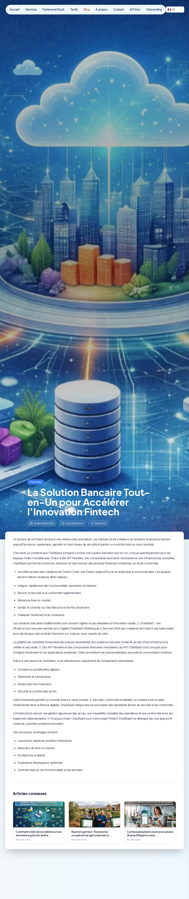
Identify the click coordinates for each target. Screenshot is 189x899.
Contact (118, 9)
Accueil (15, 9)
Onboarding (154, 9)
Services (31, 9)
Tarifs (74, 9)
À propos (101, 9)
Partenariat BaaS (53, 9)
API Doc (135, 9)
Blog (87, 9)
